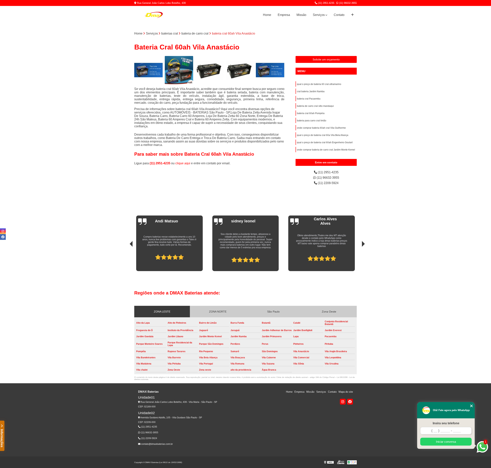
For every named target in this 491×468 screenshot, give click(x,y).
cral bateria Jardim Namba (311, 91)
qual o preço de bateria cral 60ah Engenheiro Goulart (325, 142)
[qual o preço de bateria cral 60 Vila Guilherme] (270, 70)
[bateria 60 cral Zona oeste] (240, 70)
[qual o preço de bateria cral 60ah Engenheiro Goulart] (148, 70)
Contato (339, 14)
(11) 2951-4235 (325, 3)
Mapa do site (346, 391)
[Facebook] (350, 402)
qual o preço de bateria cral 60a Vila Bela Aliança (322, 135)
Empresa (284, 14)
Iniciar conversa (446, 441)
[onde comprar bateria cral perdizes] (179, 70)
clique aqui (182, 163)
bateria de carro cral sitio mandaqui (315, 106)
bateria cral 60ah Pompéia (311, 113)
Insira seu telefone (446, 423)
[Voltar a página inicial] (153, 15)
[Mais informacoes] (352, 15)
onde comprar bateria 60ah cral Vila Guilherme (321, 128)
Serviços (319, 14)
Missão (301, 14)
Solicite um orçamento (326, 59)
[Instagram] (343, 402)
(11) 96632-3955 (347, 3)
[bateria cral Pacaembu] (209, 70)
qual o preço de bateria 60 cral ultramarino (319, 84)
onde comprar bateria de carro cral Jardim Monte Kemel (326, 149)
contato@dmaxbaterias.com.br (156, 444)
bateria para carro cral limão (311, 120)
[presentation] (126, 258)
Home (267, 14)
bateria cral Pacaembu (308, 98)
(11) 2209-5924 (328, 183)
